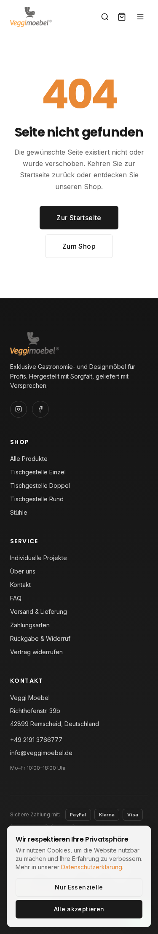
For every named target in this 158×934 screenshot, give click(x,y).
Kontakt (20, 584)
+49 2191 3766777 (36, 739)
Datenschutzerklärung (91, 867)
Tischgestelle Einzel (38, 472)
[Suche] (104, 16)
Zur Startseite (79, 217)
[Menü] (140, 16)
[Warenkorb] (121, 16)
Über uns (22, 571)
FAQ (15, 598)
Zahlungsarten (30, 625)
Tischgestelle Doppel (40, 485)
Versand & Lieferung (38, 611)
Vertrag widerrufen (36, 651)
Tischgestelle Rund (37, 499)
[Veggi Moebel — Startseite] (31, 17)
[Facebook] (40, 409)
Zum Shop (79, 246)
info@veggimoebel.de (41, 752)
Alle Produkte (29, 458)
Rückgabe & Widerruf (40, 638)
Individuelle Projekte (38, 557)
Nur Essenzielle (79, 887)
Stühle (18, 512)
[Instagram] (18, 409)
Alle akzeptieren (79, 909)
